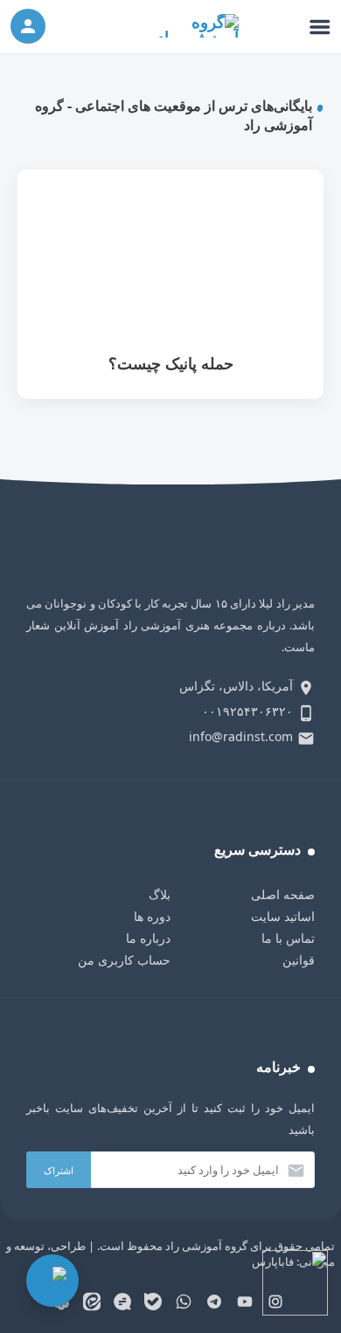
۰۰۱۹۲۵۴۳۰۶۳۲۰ (247, 711)
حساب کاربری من (124, 960)
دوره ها (152, 916)
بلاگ (159, 894)
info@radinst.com (241, 736)
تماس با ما (288, 938)
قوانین (298, 960)
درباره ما (148, 938)
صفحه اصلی (283, 894)
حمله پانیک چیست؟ (170, 284)
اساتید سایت (283, 916)
